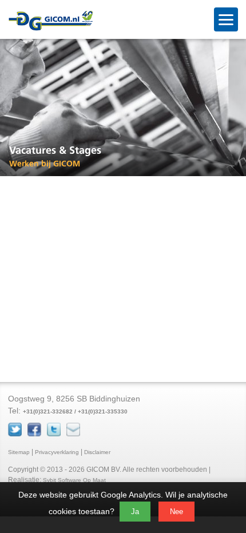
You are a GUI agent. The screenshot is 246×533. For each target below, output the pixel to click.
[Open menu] (226, 19)
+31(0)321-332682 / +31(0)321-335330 (75, 411)
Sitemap (19, 452)
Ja (135, 511)
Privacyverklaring (57, 452)
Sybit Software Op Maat (74, 480)
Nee (176, 511)
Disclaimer (97, 452)
